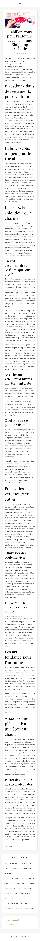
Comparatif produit (11, 920)
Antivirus (14, 924)
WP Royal (25, 937)
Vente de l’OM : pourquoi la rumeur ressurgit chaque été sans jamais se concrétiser (18, 893)
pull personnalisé (25, 678)
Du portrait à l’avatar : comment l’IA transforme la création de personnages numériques (19, 868)
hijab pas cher (18, 332)
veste (14, 110)
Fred (10, 846)
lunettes (20, 797)
